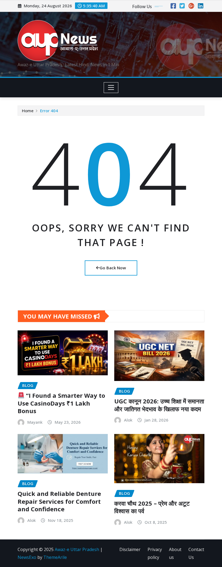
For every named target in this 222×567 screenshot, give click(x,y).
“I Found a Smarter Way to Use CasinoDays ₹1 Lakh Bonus (61, 403)
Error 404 (49, 110)
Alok (128, 420)
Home (28, 110)
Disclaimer (130, 549)
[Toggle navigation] (111, 87)
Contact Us (196, 553)
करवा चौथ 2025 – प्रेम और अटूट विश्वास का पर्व (152, 507)
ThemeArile (55, 557)
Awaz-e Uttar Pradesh (77, 549)
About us (175, 553)
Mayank (35, 422)
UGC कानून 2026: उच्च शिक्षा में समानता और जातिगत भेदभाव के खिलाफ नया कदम (159, 405)
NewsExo (27, 557)
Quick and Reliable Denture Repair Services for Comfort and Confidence (59, 501)
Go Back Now (113, 267)
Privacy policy (155, 553)
